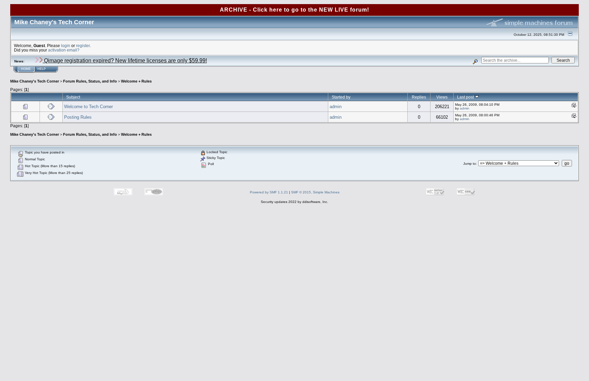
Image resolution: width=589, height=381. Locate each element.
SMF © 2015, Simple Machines (315, 192)
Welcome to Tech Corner (88, 106)
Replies (419, 97)
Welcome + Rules (136, 81)
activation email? (63, 50)
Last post (466, 97)
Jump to (469, 163)
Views (442, 97)
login (65, 45)
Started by (341, 97)
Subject (73, 97)
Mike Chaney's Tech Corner (34, 81)
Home (26, 69)
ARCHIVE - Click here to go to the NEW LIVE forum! (294, 10)
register (83, 45)
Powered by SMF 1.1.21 (269, 192)
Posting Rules (78, 117)
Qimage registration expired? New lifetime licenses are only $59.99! (125, 60)
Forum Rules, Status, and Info (90, 81)
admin (336, 106)
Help (41, 69)
